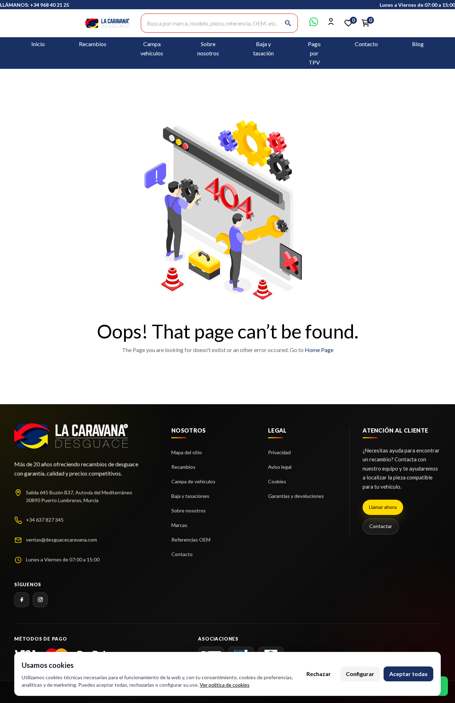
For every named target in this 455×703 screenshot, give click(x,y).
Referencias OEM (190, 540)
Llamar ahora (383, 507)
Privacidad (279, 452)
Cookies (277, 481)
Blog (418, 43)
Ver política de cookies (225, 685)
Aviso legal (279, 467)
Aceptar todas (408, 673)
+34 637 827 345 (45, 520)
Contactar (380, 526)
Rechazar (318, 673)
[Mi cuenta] (331, 24)
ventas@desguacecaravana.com (61, 540)
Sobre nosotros (188, 510)
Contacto (366, 43)
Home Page (319, 349)
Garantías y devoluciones (296, 496)
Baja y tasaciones (190, 496)
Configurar (360, 673)
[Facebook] (21, 599)
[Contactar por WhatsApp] (313, 24)
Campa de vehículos (193, 481)
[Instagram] (40, 599)
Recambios (92, 43)
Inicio (38, 43)
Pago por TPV (314, 53)
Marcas (179, 525)
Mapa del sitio (186, 452)
